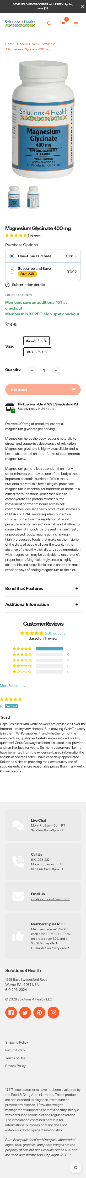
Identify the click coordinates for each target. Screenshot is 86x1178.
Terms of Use (15, 1058)
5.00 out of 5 (55, 633)
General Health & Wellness (36, 44)
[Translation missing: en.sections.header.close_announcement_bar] (82, 6)
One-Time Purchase (35, 256)
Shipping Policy (16, 1042)
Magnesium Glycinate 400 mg (28, 49)
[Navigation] (75, 23)
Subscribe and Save (34, 268)
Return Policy (15, 1050)
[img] (11, 699)
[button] (16, 235)
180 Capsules (37, 352)
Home (9, 44)
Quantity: (13, 369)
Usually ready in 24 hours (36, 408)
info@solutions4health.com (50, 899)
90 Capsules (36, 341)
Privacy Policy (15, 1066)
